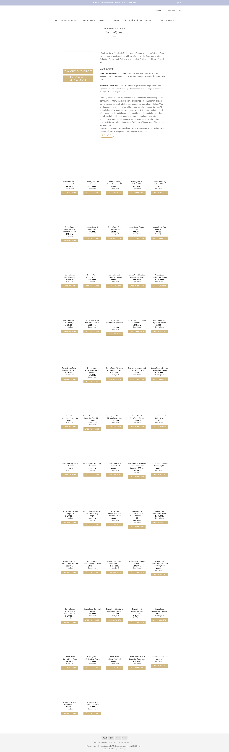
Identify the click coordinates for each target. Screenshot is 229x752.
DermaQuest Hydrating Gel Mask (92, 465)
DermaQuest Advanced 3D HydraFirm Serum (137, 369)
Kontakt (172, 20)
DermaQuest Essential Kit (136, 228)
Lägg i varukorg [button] (69, 192)
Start (55, 20)
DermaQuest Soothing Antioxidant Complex (114, 610)
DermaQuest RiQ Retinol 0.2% (69, 183)
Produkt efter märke (70, 20)
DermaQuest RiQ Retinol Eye (69, 321)
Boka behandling (174, 11)
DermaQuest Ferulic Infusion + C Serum (69, 369)
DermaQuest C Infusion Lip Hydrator (114, 276)
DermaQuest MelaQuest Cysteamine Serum (114, 322)
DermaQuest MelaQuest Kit (69, 276)
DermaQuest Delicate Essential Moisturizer (137, 658)
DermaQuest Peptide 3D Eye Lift (70, 512)
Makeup (117, 20)
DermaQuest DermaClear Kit (92, 276)
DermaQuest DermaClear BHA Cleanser (136, 611)
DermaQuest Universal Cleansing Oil (159, 465)
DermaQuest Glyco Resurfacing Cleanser (70, 562)
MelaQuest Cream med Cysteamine (137, 321)
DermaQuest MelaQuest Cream (159, 512)
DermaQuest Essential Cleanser (92, 610)
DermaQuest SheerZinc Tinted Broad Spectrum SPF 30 (137, 514)
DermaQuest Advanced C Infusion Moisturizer (69, 417)
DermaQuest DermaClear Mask (70, 658)
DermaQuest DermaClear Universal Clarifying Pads (159, 563)
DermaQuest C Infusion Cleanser (92, 703)
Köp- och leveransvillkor (105, 743)
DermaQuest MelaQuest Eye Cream (92, 562)
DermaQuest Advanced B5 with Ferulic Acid (114, 417)
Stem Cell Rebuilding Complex (113, 73)
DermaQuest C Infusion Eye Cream (92, 658)
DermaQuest (109, 29)
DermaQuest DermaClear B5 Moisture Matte (69, 611)
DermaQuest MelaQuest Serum (137, 417)
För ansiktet (89, 20)
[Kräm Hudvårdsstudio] (63, 10)
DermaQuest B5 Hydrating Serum (159, 321)
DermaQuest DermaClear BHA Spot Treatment (92, 370)
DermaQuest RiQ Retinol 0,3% (159, 417)
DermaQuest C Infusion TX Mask (114, 658)
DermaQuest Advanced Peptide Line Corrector (114, 369)
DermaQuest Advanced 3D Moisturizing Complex (92, 513)
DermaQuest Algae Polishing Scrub (69, 703)
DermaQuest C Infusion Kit (92, 228)
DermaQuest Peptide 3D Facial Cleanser (137, 276)
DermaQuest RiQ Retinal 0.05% (159, 183)
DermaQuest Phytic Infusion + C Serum (92, 321)
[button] (160, 10)
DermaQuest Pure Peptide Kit (159, 228)
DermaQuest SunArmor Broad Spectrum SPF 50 (69, 229)
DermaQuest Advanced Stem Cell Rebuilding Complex (92, 418)
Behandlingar (150, 20)
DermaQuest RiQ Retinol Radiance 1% (114, 183)
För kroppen (104, 20)
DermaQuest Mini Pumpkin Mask (114, 465)
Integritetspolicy (127, 743)
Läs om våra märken (133, 20)
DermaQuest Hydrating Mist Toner (69, 465)
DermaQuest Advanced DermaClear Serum (159, 369)
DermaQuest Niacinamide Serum (159, 276)
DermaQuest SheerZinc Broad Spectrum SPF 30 (114, 513)
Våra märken (120, 29)
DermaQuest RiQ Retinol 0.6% (136, 183)
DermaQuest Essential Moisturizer (136, 562)
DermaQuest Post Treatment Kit (114, 228)
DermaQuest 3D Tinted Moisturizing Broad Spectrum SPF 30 (137, 466)
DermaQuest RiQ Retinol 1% (92, 183)
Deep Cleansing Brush (159, 657)
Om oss (163, 20)
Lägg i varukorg (137, 527)
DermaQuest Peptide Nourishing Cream (114, 562)
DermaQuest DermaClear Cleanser (159, 610)
